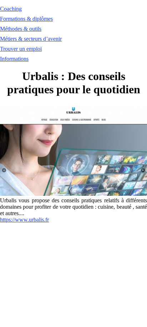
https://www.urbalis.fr (24, 220)
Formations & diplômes (26, 19)
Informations (14, 59)
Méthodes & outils (20, 29)
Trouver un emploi (21, 49)
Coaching (11, 9)
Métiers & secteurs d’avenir (31, 39)
